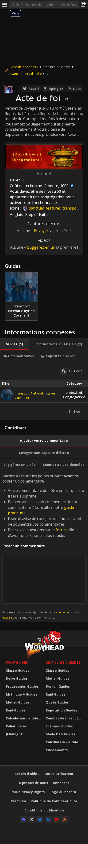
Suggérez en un (41, 247)
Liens (77, 88)
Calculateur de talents (24, 718)
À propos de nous (33, 783)
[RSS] (64, 819)
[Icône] (8, 89)
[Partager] (83, 4)
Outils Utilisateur (58, 773)
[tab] (14, 344)
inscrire (7, 617)
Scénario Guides (59, 726)
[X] (31, 819)
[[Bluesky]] (39, 819)
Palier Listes (16, 726)
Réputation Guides (61, 710)
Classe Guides (17, 670)
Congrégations (74, 395)
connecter (62, 612)
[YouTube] (56, 819)
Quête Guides (57, 702)
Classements (57, 750)
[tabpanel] (44, 391)
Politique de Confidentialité (54, 801)
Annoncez (61, 783)
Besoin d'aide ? (27, 773)
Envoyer (41, 230)
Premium (18, 801)
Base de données (22, 67)
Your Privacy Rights (28, 792)
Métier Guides (18, 702)
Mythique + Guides (21, 694)
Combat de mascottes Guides (64, 718)
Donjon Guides (58, 686)
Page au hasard (63, 792)
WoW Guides (17, 662)
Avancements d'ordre (25, 73)
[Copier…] (63, 371)
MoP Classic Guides (63, 662)
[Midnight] (14, 734)
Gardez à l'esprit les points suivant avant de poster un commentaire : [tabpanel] (43, 546)
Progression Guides (22, 686)
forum (61, 529)
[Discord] (23, 819)
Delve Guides (17, 678)
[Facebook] (48, 819)
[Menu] (4, 4)
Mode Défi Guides (60, 734)
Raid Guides (16, 710)
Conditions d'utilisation (44, 810)
